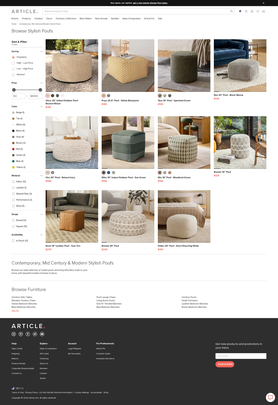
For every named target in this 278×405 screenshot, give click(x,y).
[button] (246, 11)
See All (15, 311)
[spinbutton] (18, 96)
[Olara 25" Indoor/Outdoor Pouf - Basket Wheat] (72, 65)
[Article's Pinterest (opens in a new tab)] (21, 335)
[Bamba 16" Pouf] (240, 142)
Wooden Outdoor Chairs (24, 300)
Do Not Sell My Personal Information (56, 393)
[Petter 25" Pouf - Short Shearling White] (184, 216)
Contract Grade (103, 354)
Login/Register (74, 349)
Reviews (43, 368)
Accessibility (96, 393)
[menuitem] (15, 18)
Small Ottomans (190, 300)
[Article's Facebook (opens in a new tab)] (28, 335)
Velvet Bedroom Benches (24, 304)
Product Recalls (19, 364)
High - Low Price (25, 63)
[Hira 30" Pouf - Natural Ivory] (72, 142)
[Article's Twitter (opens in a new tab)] (35, 335)
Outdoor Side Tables (22, 297)
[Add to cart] (95, 96)
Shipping (16, 354)
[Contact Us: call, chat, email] (246, 11)
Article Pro (100, 349)
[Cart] (263, 12)
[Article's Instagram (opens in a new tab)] (14, 335)
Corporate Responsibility (23, 368)
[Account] (252, 11)
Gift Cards (44, 354)
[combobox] (240, 11)
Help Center (17, 349)
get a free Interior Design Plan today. (150, 3)
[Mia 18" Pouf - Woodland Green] (184, 142)
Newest (21, 74)
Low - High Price (25, 69)
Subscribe (225, 364)
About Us (44, 364)
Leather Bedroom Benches (195, 304)
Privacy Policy (31, 393)
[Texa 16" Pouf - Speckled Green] (184, 65)
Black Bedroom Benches (24, 307)
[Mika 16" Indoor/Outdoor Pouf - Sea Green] (128, 142)
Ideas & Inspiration (48, 349)
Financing (44, 359)
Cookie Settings (81, 393)
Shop (106, 393)
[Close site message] (263, 3)
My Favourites (74, 354)
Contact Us (17, 373)
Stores (43, 378)
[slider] (14, 90)
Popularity (22, 57)
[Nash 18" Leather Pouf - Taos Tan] (72, 216)
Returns (15, 359)
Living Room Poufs (106, 300)
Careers (43, 373)
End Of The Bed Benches (109, 304)
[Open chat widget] (270, 397)
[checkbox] (27, 112)
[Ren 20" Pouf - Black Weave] (240, 65)
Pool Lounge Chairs (106, 297)
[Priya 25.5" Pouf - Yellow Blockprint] (128, 65)
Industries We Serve (105, 359)
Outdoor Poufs (189, 297)
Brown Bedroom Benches (194, 307)
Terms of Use (18, 393)
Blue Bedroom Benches (108, 307)
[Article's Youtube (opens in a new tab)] (42, 335)
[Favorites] (258, 12)
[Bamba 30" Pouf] (128, 216)
